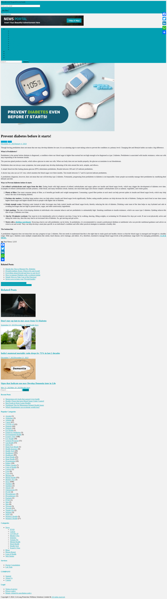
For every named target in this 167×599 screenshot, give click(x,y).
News (7, 29)
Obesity (8, 488)
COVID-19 (14, 35)
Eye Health (9, 439)
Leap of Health (10, 56)
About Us (8, 578)
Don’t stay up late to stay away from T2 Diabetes (23, 321)
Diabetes (13, 39)
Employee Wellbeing (12, 432)
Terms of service (11, 589)
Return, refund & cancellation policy (18, 593)
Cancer (12, 33)
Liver (7, 471)
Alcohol (8, 416)
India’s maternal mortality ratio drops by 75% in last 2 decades (30, 353)
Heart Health (14, 45)
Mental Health (15, 43)
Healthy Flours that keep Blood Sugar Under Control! (24, 401)
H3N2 (7, 445)
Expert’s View (15, 49)
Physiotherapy (10, 494)
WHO (7, 514)
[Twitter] (83, 248)
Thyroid (8, 506)
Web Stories (9, 58)
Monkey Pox (14, 37)
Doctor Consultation (12, 565)
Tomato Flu (14, 41)
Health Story (34, 325)
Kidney (8, 463)
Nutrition (8, 484)
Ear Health (9, 430)
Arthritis (8, 420)
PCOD (7, 492)
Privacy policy (10, 591)
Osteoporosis (10, 490)
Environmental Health (13, 435)
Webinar (8, 512)
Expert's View (10, 437)
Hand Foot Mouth (11, 447)
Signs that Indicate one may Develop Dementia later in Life (28, 383)
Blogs (7, 51)
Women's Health (11, 516)
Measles (8, 475)
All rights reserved (58, 597)
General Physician (12, 441)
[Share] (83, 259)
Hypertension (10, 461)
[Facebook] (83, 245)
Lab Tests (8, 567)
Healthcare (9, 453)
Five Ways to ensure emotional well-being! (16, 285)
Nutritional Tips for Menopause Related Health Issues (24, 405)
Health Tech (14, 47)
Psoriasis (8, 498)
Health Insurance (11, 449)
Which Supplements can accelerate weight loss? (22, 407)
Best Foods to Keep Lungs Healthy (18, 403)
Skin (7, 502)
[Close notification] (1, 12)
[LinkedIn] (83, 252)
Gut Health (9, 443)
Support (8, 576)
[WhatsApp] (83, 256)
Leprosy (8, 469)
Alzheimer (9, 418)
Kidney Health (10, 465)
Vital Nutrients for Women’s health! (13, 283)
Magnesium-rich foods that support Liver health (22, 399)
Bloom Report (10, 53)
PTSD (12, 31)
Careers (8, 580)
